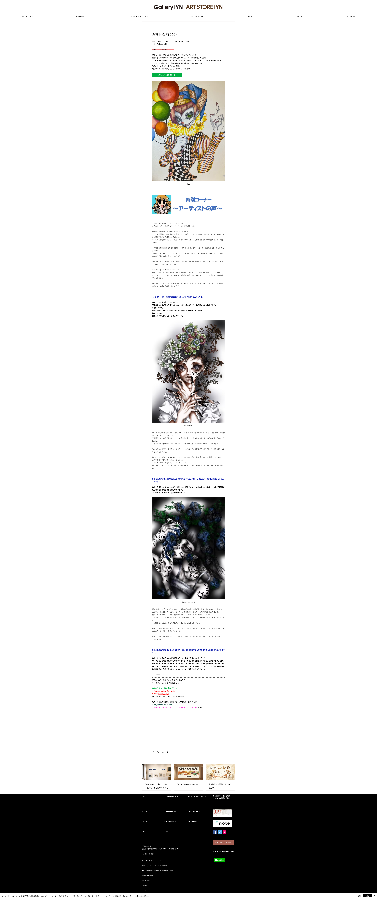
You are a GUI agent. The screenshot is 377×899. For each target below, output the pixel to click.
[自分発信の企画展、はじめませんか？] (220, 772)
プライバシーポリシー (142, 896)
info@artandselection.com (157, 861)
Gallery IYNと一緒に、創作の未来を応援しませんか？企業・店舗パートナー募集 (156, 786)
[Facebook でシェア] (153, 752)
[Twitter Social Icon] (220, 832)
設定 (359, 896)
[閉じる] (374, 895)
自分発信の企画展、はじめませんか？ (220, 786)
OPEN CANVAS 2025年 (187, 784)
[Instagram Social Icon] (224, 832)
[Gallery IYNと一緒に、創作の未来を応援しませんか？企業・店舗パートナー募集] (156, 772)
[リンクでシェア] (167, 752)
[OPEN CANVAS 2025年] (188, 772)
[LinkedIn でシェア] (163, 752)
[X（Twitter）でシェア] (158, 752)
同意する (368, 896)
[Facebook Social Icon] (215, 832)
